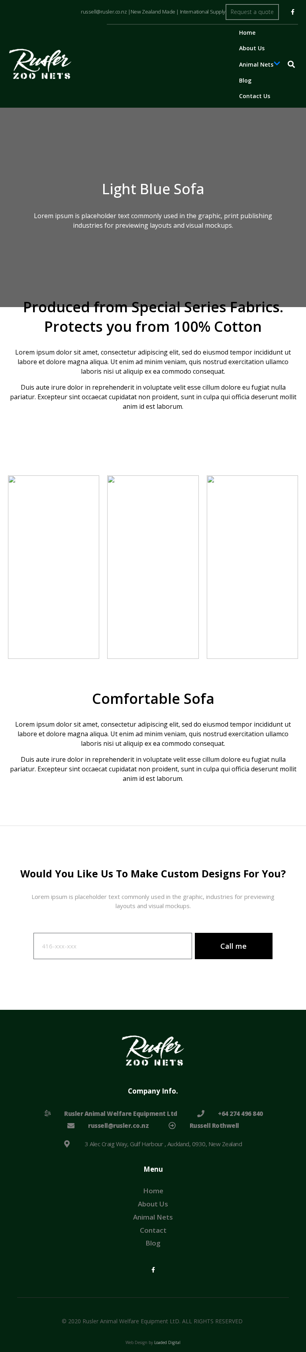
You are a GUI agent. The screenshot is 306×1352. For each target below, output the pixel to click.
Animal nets (256, 64)
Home (247, 32)
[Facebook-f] (292, 12)
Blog (245, 80)
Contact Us (254, 96)
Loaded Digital (166, 1342)
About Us (252, 48)
